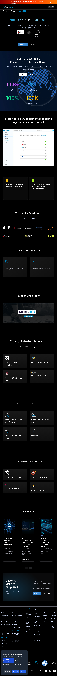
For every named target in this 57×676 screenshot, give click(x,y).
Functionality (20, 664)
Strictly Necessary (7, 660)
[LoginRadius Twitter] (50, 671)
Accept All (15, 671)
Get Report (14, 3)
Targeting (7, 664)
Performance (20, 660)
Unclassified (8, 668)
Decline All (7, 671)
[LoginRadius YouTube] (54, 670)
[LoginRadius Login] (49, 7)
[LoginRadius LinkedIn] (46, 671)
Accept (23, 671)
